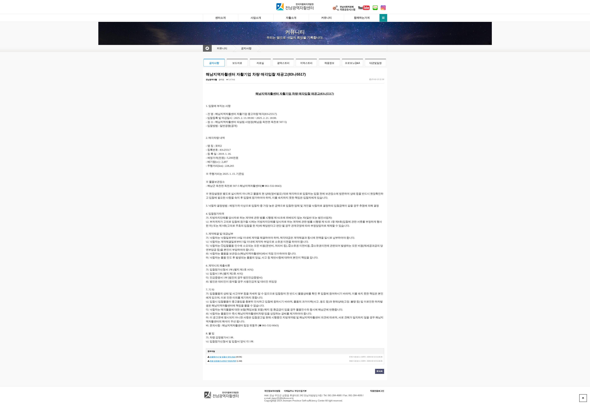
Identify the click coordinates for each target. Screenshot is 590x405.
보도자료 (237, 63)
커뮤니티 (326, 17)
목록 (380, 371)
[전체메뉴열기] (383, 18)
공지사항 (214, 63)
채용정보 (329, 63)
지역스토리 (306, 63)
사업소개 (256, 17)
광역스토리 (283, 63)
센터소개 (220, 17)
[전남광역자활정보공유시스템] (344, 8)
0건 (222, 80)
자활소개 (291, 17)
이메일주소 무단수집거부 (295, 391)
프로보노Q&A (352, 63)
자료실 (260, 63)
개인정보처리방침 (272, 391)
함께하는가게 (362, 17)
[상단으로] (583, 398)
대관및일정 (375, 63)
